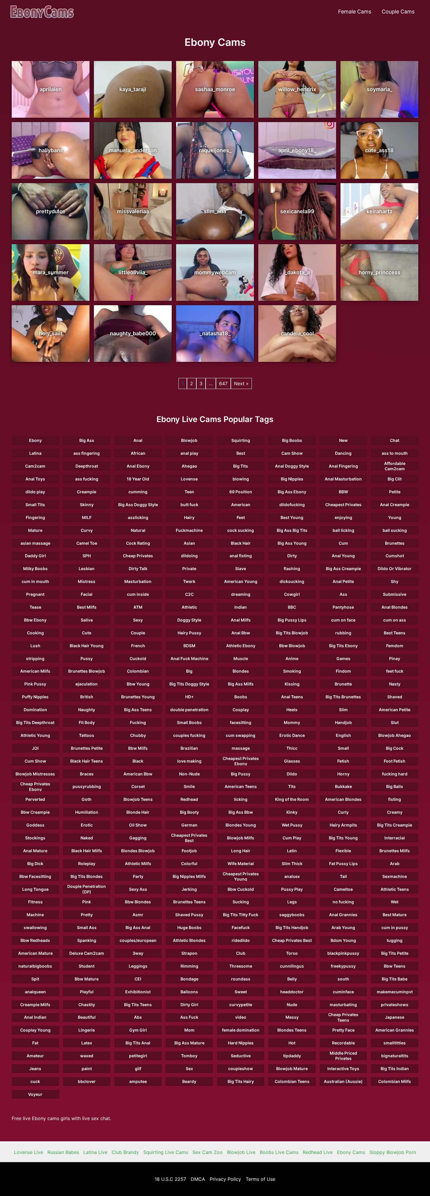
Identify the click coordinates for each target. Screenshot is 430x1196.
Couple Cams (398, 11)
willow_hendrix (297, 89)
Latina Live (95, 1152)
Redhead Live (318, 1152)
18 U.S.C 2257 (170, 1179)
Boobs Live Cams (279, 1152)
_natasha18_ (215, 333)
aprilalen (51, 89)
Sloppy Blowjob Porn (392, 1152)
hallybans (51, 150)
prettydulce (51, 211)
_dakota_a (297, 272)
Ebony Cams (351, 1152)
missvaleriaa (133, 211)
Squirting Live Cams (165, 1152)
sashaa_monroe (215, 89)
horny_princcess (379, 272)
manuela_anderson (133, 150)
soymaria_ (379, 89)
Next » (241, 383)
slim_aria (215, 211)
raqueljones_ (215, 150)
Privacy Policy (225, 1179)
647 (223, 383)
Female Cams (354, 11)
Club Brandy (125, 1152)
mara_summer (50, 272)
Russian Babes (63, 1152)
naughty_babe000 (133, 333)
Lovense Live (28, 1152)
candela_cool (297, 333)
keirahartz (380, 211)
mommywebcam (215, 272)
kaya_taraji (132, 89)
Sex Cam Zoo (207, 1152)
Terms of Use (260, 1179)
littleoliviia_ (132, 272)
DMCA (198, 1179)
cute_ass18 (379, 150)
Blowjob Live (241, 1152)
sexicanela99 (297, 211)
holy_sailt (51, 333)
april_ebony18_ (297, 150)
